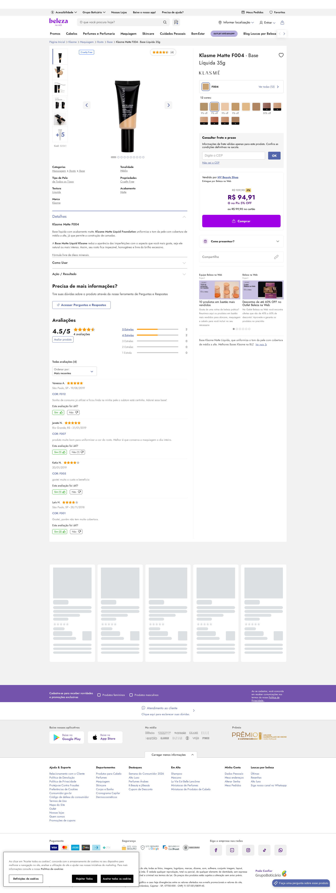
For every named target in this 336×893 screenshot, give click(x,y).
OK (274, 155)
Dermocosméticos (106, 797)
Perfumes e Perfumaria (99, 33)
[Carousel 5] (246, 329)
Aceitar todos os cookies (117, 879)
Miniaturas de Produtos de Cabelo (191, 789)
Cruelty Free (127, 181)
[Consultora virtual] (176, 22)
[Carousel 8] (137, 157)
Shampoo (176, 774)
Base (110, 42)
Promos (55, 33)
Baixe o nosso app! (144, 12)
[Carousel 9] (140, 157)
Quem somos (57, 816)
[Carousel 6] (249, 329)
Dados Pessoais (234, 774)
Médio (124, 171)
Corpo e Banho (105, 789)
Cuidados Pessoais (173, 33)
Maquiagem (128, 33)
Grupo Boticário (92, 12)
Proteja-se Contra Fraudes (64, 785)
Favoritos (279, 12)
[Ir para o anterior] (279, 33)
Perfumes (101, 777)
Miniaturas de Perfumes (184, 785)
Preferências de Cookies (63, 789)
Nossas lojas (56, 813)
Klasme (72, 42)
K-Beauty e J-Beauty (139, 785)
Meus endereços (234, 777)
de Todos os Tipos (63, 181)
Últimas (255, 774)
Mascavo (176, 777)
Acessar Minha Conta (267, 22)
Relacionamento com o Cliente (67, 774)
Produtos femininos (113, 695)
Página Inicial (57, 42)
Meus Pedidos (254, 12)
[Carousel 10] (143, 157)
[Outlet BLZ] (224, 33)
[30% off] (266, 106)
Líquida (56, 192)
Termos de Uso (58, 801)
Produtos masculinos (146, 695)
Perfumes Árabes (138, 781)
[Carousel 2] (237, 329)
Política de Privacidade (62, 781)
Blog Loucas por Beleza (259, 33)
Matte (123, 192)
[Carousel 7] (134, 157)
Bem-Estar (198, 33)
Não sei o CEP (211, 163)
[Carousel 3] (240, 329)
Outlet (52, 809)
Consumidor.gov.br (60, 793)
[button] (281, 55)
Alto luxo (256, 781)
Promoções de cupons (62, 820)
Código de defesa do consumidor (69, 797)
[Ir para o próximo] (284, 33)
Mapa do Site (57, 805)
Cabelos (71, 33)
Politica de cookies (52, 869)
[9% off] (204, 106)
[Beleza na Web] (58, 22)
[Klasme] (209, 73)
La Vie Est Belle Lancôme (185, 781)
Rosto (100, 42)
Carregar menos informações (169, 755)
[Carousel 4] (243, 329)
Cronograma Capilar (108, 793)
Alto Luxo (134, 777)
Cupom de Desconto (141, 789)
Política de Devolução (62, 777)
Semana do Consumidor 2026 (146, 774)
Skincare (148, 33)
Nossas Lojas (119, 12)
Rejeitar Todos (84, 879)
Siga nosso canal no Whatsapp (269, 785)
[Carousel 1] (234, 329)
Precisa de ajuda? (173, 12)
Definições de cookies (26, 879)
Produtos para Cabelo (109, 774)
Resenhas (256, 777)
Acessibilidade (64, 12)
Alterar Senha (232, 781)
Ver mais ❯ (261, 344)
